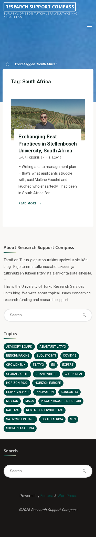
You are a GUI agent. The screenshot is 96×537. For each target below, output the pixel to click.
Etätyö (38, 364)
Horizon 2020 (17, 383)
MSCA (29, 401)
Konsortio (69, 392)
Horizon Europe (48, 383)
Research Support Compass (39, 6)
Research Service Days (44, 410)
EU (53, 364)
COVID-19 (70, 355)
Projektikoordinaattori (61, 401)
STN (73, 419)
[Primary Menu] (89, 27)
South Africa (52, 419)
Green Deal (74, 374)
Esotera (46, 496)
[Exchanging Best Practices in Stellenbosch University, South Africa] (48, 119)
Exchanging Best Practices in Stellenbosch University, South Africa (48, 143)
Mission (12, 401)
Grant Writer (47, 374)
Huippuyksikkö (17, 392)
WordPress (67, 496)
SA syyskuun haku (20, 419)
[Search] (84, 315)
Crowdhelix (16, 364)
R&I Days (12, 410)
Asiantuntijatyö (52, 346)
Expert (67, 364)
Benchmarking (17, 355)
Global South (17, 374)
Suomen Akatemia (20, 428)
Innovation (45, 392)
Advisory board (19, 346)
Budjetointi (46, 355)
